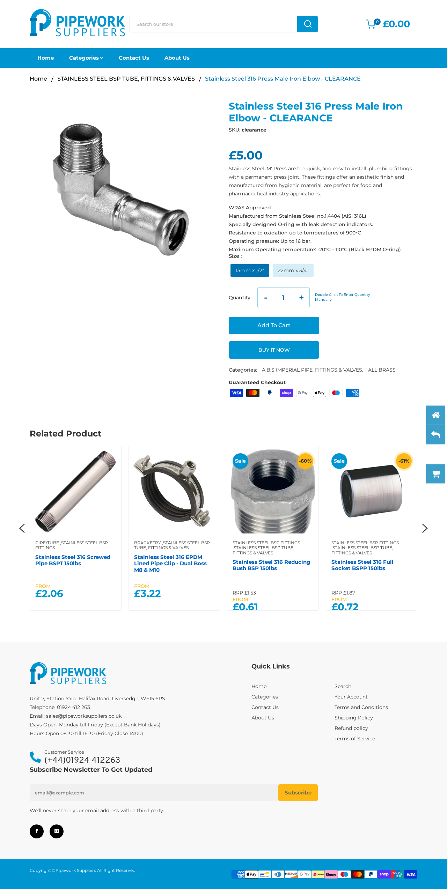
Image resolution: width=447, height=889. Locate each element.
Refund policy (351, 728)
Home (45, 57)
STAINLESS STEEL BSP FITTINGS (71, 545)
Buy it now (274, 350)
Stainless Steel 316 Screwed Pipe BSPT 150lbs (72, 560)
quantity (239, 297)
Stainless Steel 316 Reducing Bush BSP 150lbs (271, 565)
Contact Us (134, 57)
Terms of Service (355, 738)
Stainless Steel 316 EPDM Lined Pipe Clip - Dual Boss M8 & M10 (170, 563)
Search (343, 686)
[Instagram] (57, 831)
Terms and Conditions (361, 707)
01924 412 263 (73, 707)
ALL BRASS (382, 370)
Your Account (351, 697)
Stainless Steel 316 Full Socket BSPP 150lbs (362, 565)
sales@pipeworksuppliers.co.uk (84, 716)
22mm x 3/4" (293, 270)
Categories (84, 57)
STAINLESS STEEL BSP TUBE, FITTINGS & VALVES (126, 78)
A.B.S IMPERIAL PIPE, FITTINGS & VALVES (312, 370)
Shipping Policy (354, 718)
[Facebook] (37, 831)
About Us (177, 57)
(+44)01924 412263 (82, 760)
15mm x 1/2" (250, 270)
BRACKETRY (147, 542)
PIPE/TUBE (47, 542)
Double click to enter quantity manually (342, 297)
